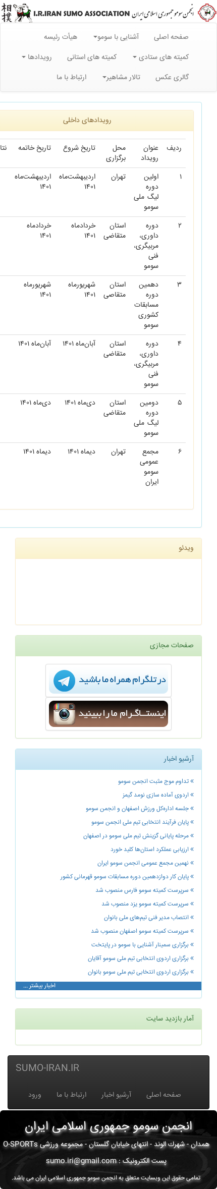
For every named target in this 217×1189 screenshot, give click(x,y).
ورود (34, 1095)
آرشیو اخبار (116, 1095)
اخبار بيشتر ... (39, 986)
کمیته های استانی (92, 57)
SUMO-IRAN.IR (47, 1068)
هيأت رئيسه (60, 37)
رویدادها (39, 57)
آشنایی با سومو (118, 37)
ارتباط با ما (71, 77)
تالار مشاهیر (123, 77)
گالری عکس (172, 77)
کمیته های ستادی (163, 57)
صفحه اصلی (171, 37)
